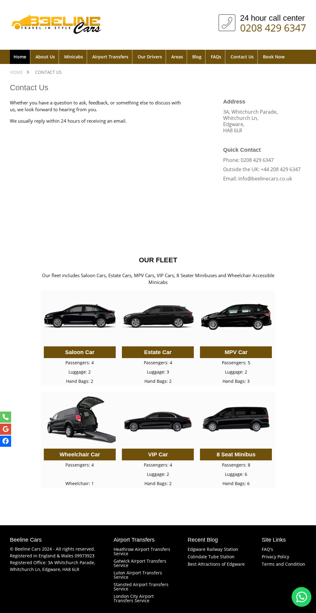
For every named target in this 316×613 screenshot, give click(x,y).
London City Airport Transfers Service (134, 598)
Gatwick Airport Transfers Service (140, 563)
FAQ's (267, 549)
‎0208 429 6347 (257, 160)
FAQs (216, 57)
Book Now (274, 57)
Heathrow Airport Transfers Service (142, 551)
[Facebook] (5, 441)
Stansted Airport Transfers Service (141, 586)
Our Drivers (150, 57)
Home (20, 57)
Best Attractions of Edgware (216, 564)
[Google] (5, 429)
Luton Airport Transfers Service (138, 575)
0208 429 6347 (273, 26)
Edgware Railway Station (213, 549)
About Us (45, 57)
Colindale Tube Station (211, 557)
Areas (177, 57)
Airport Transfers (110, 57)
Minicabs (73, 57)
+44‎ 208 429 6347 (281, 169)
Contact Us (242, 57)
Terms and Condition (283, 564)
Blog (197, 57)
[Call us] (5, 417)
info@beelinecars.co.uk (265, 178)
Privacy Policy (275, 557)
